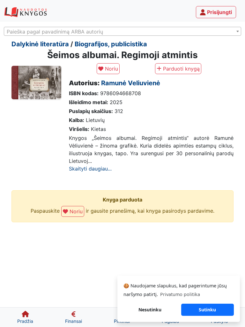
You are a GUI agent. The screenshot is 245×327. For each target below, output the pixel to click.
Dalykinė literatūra (40, 44)
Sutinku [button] (207, 310)
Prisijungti (219, 12)
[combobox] (122, 31)
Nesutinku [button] (149, 310)
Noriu (110, 68)
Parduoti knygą (180, 68)
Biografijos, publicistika (111, 44)
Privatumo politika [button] (180, 294)
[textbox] (122, 31)
